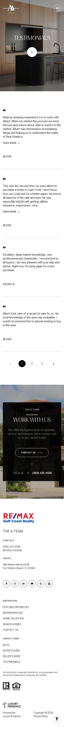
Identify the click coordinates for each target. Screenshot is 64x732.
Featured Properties (16, 607)
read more (10, 143)
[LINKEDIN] (23, 583)
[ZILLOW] (49, 583)
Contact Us (10, 629)
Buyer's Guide (11, 650)
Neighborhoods (13, 612)
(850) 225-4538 (42, 473)
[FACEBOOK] (6, 583)
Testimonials (11, 661)
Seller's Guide (11, 656)
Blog (6, 645)
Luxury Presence (11, 716)
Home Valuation (13, 618)
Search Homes (12, 624)
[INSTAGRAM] (14, 583)
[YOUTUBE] (32, 583)
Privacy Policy (40, 716)
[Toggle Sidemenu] (57, 8)
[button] (32, 452)
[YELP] (40, 583)
